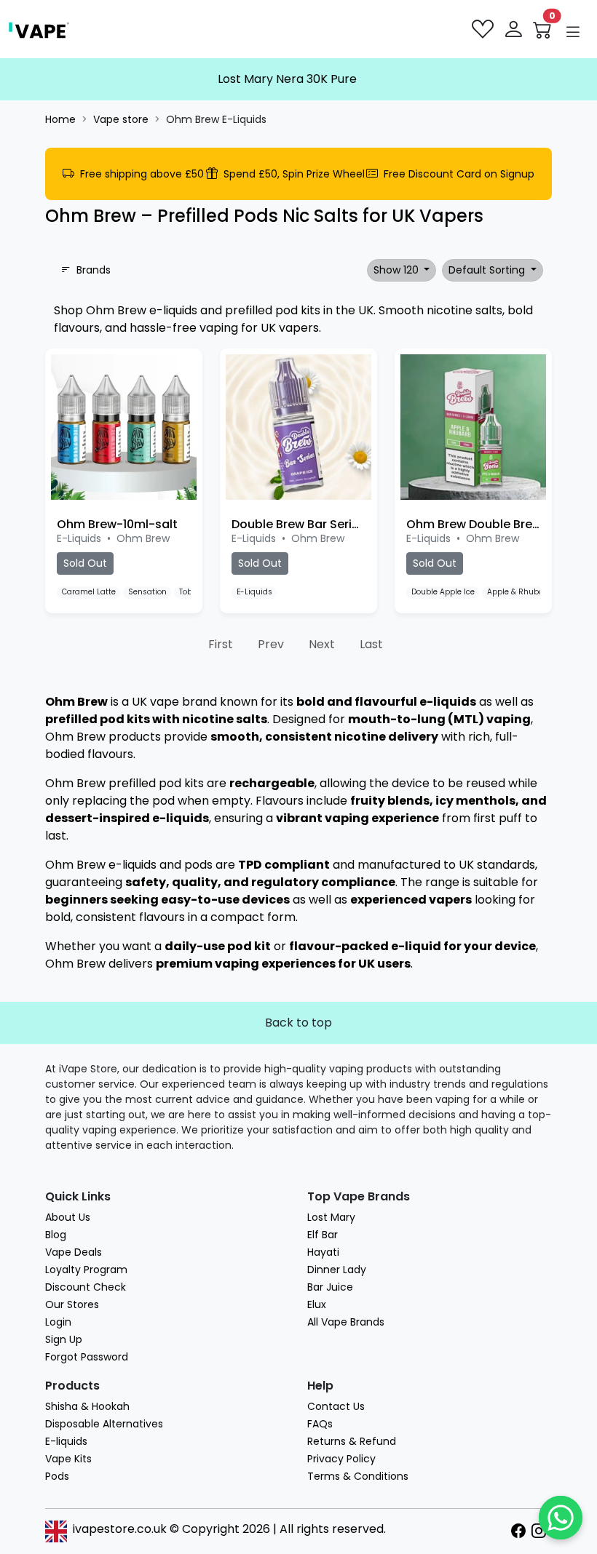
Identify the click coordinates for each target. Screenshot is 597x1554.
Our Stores (72, 1304)
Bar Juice (330, 1287)
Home (60, 119)
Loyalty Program (86, 1269)
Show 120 (397, 270)
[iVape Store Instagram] (541, 1531)
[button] (573, 32)
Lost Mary (331, 1217)
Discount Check (85, 1287)
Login (58, 1322)
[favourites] (484, 29)
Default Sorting (488, 270)
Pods (57, 1476)
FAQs (320, 1423)
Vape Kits (68, 1458)
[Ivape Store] (39, 29)
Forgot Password (86, 1357)
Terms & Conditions (357, 1476)
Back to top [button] (298, 1022)
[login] (514, 29)
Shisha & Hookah (87, 1406)
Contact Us (336, 1406)
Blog (55, 1234)
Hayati (323, 1252)
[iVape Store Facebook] (521, 1531)
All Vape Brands (345, 1322)
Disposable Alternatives (104, 1423)
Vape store (121, 119)
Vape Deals (73, 1252)
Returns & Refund (351, 1441)
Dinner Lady (336, 1269)
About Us (67, 1217)
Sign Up (63, 1339)
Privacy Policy (341, 1458)
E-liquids (66, 1441)
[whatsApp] (560, 1517)
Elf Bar (322, 1234)
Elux (316, 1304)
